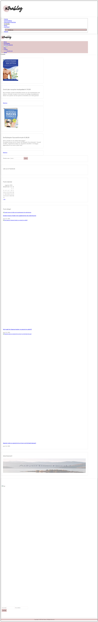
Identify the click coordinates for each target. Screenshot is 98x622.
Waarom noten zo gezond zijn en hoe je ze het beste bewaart (19, 443)
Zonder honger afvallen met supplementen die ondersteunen (19, 215)
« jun (4, 199)
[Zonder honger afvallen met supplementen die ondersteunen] (17, 212)
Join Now (4, 610)
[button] (4, 599)
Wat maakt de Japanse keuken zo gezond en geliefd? (17, 329)
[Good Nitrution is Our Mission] (13, 12)
